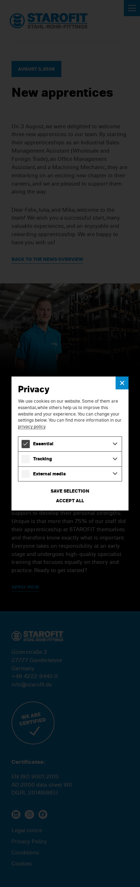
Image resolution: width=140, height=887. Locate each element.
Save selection (70, 491)
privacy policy (31, 426)
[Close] (122, 383)
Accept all (70, 500)
